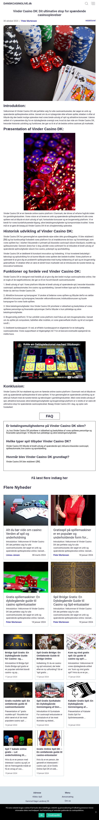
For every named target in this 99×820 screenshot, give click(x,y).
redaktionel (90, 20)
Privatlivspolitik (54, 815)
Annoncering (67, 797)
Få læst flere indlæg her (49, 478)
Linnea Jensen (13, 555)
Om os (68, 801)
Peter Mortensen (29, 21)
